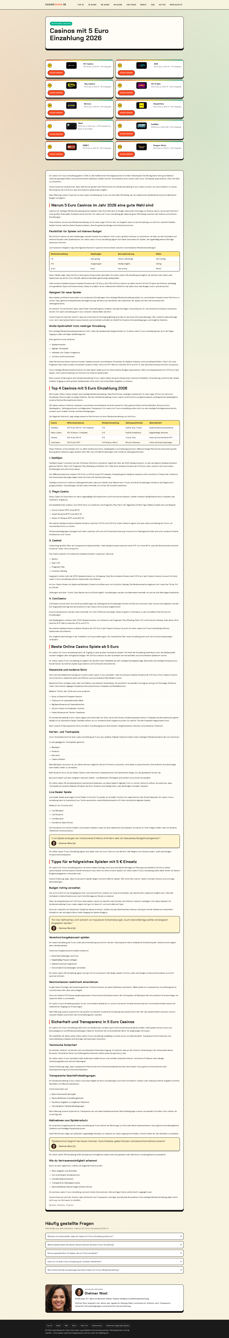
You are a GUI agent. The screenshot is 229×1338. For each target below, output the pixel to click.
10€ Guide (131, 5)
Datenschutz (97, 1326)
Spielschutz (176, 5)
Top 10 (80, 5)
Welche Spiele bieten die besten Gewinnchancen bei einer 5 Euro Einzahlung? (80, 1244)
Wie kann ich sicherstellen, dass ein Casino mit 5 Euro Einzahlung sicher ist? (80, 1236)
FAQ (153, 5)
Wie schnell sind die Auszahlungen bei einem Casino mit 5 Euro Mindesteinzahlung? (83, 1270)
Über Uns (84, 1326)
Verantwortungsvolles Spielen (117, 1326)
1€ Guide (92, 5)
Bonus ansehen (56, 73)
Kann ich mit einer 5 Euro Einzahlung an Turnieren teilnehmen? (74, 1261)
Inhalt (143, 5)
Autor (162, 5)
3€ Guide (118, 5)
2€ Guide (105, 5)
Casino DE (55, 4)
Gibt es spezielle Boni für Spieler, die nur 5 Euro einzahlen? (72, 1253)
